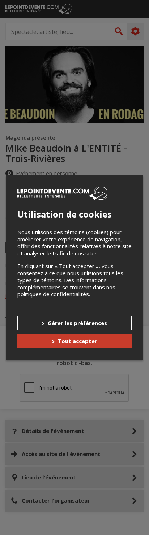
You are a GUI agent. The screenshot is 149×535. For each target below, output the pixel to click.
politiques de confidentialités (53, 294)
